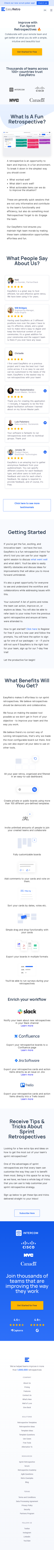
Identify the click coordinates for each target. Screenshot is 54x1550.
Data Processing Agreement (27, 1501)
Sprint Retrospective (27, 1462)
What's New (27, 1399)
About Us (27, 1383)
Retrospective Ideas (27, 1427)
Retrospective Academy (27, 1470)
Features (27, 1391)
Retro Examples (27, 1478)
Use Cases (27, 1439)
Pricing (27, 1387)
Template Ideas (27, 1431)
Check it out (42, 3)
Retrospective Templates (27, 1422)
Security (27, 1509)
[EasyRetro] (10, 9)
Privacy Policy (27, 1505)
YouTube (27, 1541)
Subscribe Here (27, 1213)
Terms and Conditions (27, 1497)
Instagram (27, 1533)
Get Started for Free (27, 51)
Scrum (27, 1466)
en (45, 10)
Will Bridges (21, 308)
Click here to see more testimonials (27, 505)
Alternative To (27, 1447)
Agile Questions (27, 1474)
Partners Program (27, 1513)
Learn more (27, 1025)
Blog (27, 1482)
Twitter (27, 1529)
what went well (39, 559)
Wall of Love (27, 1403)
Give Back (27, 1407)
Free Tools (27, 1443)
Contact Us (27, 1395)
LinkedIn (27, 1537)
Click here (32, 629)
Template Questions (27, 1435)
